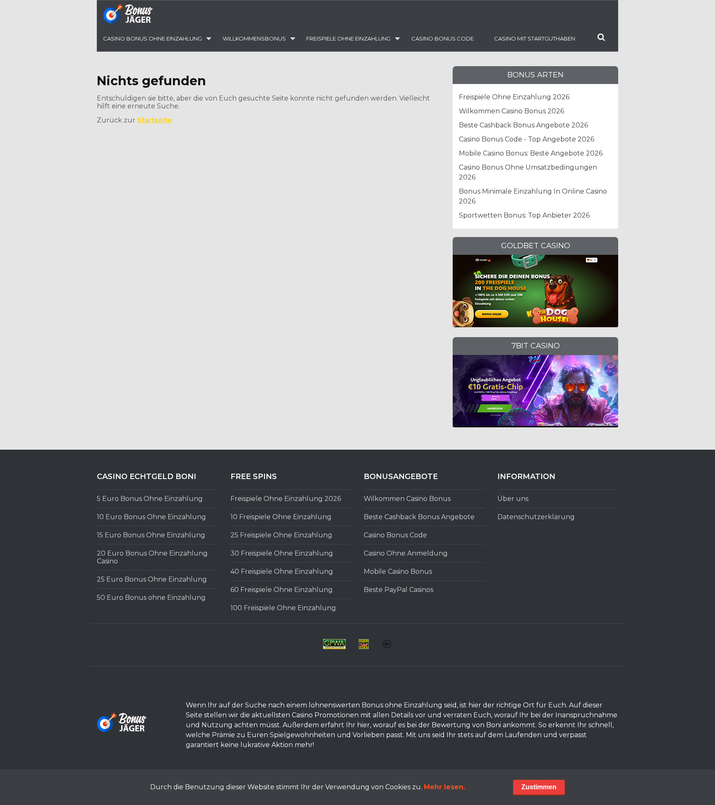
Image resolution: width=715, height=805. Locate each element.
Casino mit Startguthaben (534, 38)
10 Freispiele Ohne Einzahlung (280, 517)
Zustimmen (539, 787)
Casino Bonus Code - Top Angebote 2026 (526, 139)
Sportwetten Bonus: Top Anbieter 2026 (524, 215)
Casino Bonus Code (442, 38)
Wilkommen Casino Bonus (407, 499)
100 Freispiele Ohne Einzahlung (283, 608)
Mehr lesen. (444, 787)
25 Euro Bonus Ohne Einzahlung (152, 579)
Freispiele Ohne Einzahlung (348, 38)
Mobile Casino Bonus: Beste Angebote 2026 (530, 153)
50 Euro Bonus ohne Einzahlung (151, 597)
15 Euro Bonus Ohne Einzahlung (151, 535)
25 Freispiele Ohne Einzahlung (281, 535)
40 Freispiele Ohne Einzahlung (281, 571)
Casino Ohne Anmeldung (406, 553)
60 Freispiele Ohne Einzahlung (281, 590)
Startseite (154, 120)
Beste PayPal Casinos (398, 590)
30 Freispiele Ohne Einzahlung (281, 553)
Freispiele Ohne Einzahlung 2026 (514, 97)
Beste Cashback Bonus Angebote (419, 517)
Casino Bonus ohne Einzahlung (152, 38)
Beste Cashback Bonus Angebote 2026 (523, 125)
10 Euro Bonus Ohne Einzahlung (151, 517)
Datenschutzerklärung (536, 517)
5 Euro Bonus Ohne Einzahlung (150, 499)
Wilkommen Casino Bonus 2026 (511, 111)
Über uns (512, 499)
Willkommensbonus (254, 38)
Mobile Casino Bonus (398, 571)
